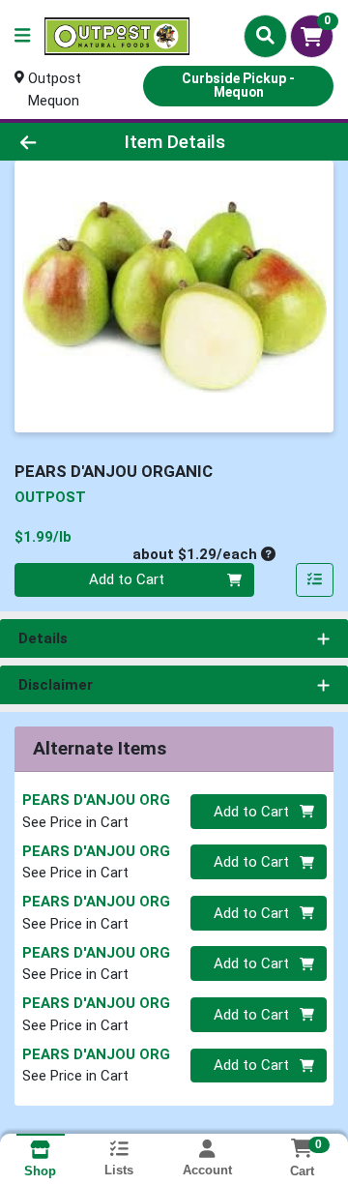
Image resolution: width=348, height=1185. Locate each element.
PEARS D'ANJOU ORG (96, 800)
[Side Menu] (22, 36)
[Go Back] (54, 142)
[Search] (265, 35)
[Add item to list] (315, 580)
